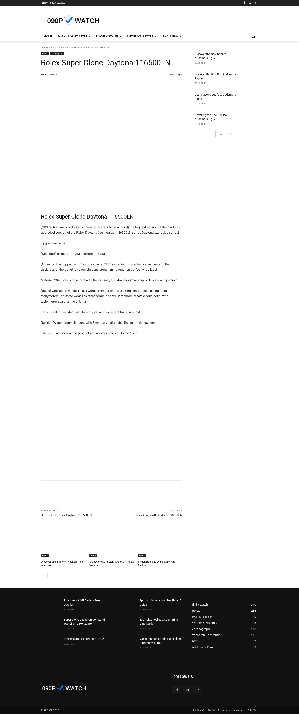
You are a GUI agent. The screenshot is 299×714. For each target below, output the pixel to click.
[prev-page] (43, 575)
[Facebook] (244, 3)
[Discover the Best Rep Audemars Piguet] (248, 79)
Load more (224, 134)
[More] (107, 85)
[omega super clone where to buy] (51, 644)
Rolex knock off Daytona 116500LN (158, 515)
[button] (253, 36)
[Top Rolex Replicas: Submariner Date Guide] (126, 625)
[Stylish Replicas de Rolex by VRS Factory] (160, 541)
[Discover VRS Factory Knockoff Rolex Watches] (63, 541)
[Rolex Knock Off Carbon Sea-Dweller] (51, 605)
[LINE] (69, 85)
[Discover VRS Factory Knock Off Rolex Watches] (111, 541)
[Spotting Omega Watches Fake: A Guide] (126, 605)
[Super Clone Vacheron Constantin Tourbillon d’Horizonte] (51, 625)
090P (44, 74)
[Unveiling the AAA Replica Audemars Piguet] (248, 120)
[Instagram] (250, 3)
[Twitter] (88, 85)
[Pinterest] (98, 85)
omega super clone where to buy (84, 638)
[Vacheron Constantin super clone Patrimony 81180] (126, 644)
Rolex (61, 47)
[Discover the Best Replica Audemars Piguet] (248, 59)
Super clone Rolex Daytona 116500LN (66, 515)
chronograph (57, 53)
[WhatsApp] (255, 3)
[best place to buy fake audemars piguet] (248, 100)
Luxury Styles (48, 47)
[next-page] (49, 575)
